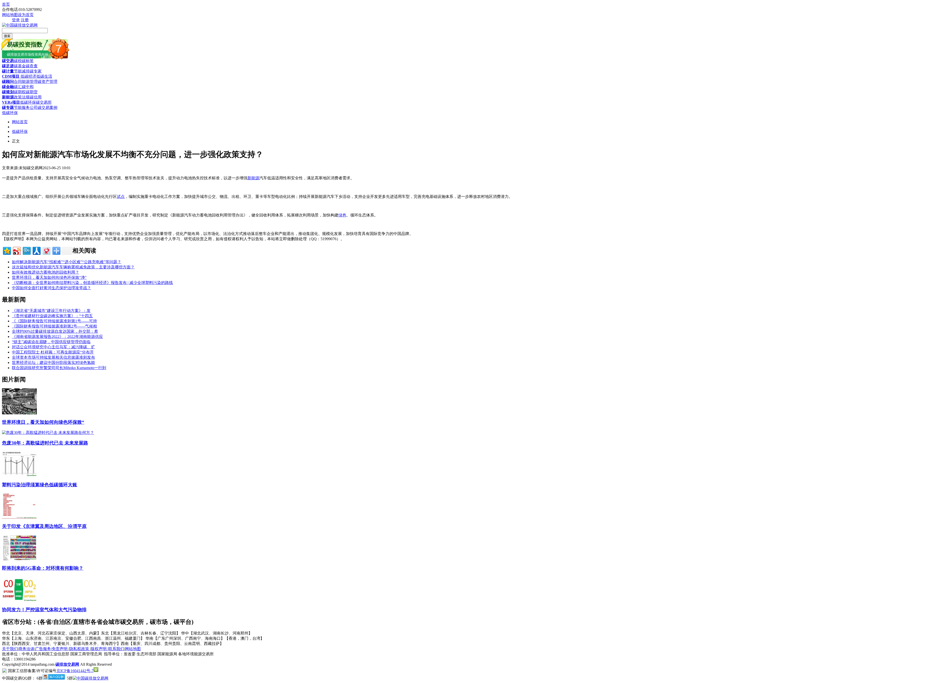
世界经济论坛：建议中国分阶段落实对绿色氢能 (53, 362)
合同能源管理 (26, 81)
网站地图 (10, 15)
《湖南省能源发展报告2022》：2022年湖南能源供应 (57, 336)
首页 (6, 4)
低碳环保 (28, 102)
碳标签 (28, 61)
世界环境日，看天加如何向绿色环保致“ (43, 422)
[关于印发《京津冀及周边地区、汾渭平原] (19, 517)
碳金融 (8, 87)
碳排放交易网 (67, 664)
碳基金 (20, 66)
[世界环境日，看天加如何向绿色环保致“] (19, 413)
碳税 (18, 61)
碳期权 (20, 92)
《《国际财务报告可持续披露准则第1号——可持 (54, 321)
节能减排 (22, 71)
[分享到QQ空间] (6, 250)
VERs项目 (11, 102)
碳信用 (36, 97)
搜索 (7, 36)
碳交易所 (44, 102)
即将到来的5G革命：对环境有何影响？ (42, 568)
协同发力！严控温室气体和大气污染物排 (44, 609)
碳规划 (8, 92)
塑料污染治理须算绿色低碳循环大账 (39, 484)
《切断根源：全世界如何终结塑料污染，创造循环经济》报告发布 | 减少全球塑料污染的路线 (92, 283)
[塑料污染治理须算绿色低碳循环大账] (19, 475)
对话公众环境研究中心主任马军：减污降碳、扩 (53, 347)
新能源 (8, 97)
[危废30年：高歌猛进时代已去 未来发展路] (48, 432)
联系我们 (116, 649)
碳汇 (18, 87)
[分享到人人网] (36, 250)
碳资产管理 (47, 81)
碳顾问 (8, 81)
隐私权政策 (79, 649)
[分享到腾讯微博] (26, 250)
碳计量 (8, 71)
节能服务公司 (26, 107)
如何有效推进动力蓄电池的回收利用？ (45, 272)
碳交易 (8, 61)
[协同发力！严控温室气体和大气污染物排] (19, 600)
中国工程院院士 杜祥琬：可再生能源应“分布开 (53, 352)
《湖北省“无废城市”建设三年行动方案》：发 (51, 310)
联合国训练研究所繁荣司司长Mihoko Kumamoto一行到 (59, 368)
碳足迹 (8, 66)
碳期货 (32, 92)
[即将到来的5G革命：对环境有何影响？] (19, 559)
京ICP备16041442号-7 (75, 671)
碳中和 (28, 87)
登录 (16, 20)
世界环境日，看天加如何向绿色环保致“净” (49, 277)
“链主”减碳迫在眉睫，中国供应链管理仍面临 (51, 342)
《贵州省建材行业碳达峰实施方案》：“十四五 (52, 316)
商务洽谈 (26, 649)
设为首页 (26, 15)
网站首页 (20, 122)
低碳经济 (28, 76)
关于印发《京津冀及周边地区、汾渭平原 (44, 526)
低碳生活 (44, 76)
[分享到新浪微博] (16, 250)
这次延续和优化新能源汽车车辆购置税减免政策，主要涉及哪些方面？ (73, 267)
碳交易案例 (47, 107)
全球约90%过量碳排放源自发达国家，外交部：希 (55, 331)
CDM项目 (11, 76)
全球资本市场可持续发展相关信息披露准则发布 (53, 357)
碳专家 (36, 71)
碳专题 (8, 107)
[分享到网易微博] (46, 250)
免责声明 (60, 649)
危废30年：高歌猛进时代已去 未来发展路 (45, 443)
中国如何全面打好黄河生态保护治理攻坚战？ (51, 288)
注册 (25, 20)
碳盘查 (32, 66)
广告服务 (43, 649)
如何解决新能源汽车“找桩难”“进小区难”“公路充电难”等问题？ (66, 262)
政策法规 (22, 97)
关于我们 (10, 649)
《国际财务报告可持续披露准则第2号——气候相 (54, 326)
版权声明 (99, 649)
